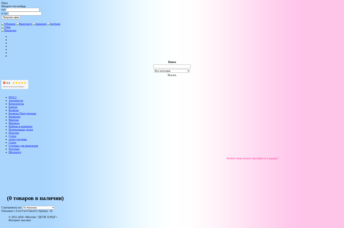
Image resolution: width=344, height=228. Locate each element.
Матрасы (14, 123)
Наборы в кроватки (20, 126)
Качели (13, 107)
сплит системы (18, 139)
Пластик (14, 132)
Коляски (14, 110)
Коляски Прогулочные (22, 113)
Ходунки (14, 149)
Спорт (12, 142)
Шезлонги (15, 152)
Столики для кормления (23, 145)
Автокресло (16, 100)
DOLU (13, 97)
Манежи (14, 119)
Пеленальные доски (21, 129)
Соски (12, 136)
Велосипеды (16, 103)
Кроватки (14, 116)
